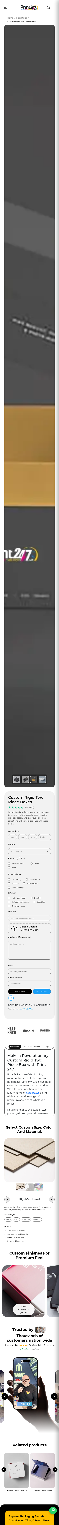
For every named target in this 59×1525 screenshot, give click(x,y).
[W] (53, 1510)
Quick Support (41, 991)
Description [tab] (14, 1047)
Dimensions (13, 831)
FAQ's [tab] (46, 1047)
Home (10, 18)
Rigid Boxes (21, 18)
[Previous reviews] (5, 1396)
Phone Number (15, 977)
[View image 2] (25, 779)
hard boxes (32, 1092)
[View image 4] (42, 779)
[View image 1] (16, 779)
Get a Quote (20, 991)
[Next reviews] (54, 1396)
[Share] (11, 998)
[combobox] (43, 837)
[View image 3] (33, 779)
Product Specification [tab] (31, 1047)
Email (10, 965)
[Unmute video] (34, 1406)
